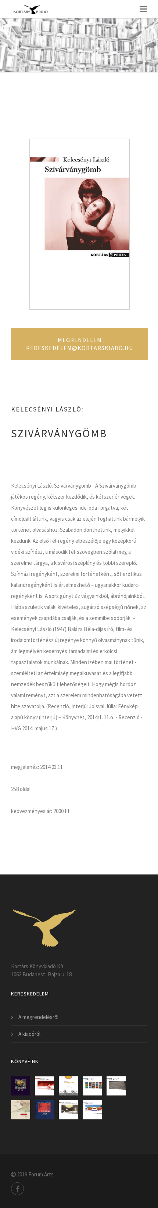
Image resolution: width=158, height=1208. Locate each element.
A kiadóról (29, 1033)
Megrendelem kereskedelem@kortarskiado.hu (79, 344)
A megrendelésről (38, 1016)
